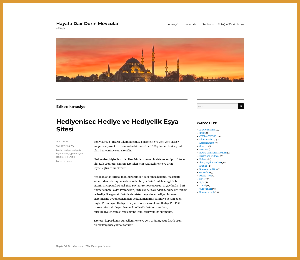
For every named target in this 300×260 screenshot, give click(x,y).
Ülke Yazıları (205, 189)
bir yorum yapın (64, 161)
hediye (67, 150)
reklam (60, 156)
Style (201, 182)
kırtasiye (66, 153)
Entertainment (206, 143)
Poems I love (205, 175)
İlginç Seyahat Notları (210, 162)
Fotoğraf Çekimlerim (231, 24)
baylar (59, 150)
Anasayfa (173, 24)
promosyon (77, 153)
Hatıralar (203, 149)
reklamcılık (70, 156)
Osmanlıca (204, 172)
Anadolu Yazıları (207, 129)
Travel (202, 185)
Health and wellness (209, 156)
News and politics (208, 169)
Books (202, 133)
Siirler (202, 179)
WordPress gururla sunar (98, 246)
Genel (202, 146)
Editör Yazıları (206, 139)
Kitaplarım (207, 24)
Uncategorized (206, 192)
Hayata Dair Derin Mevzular (87, 23)
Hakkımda (189, 24)
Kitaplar (203, 166)
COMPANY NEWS (65, 146)
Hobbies (203, 159)
